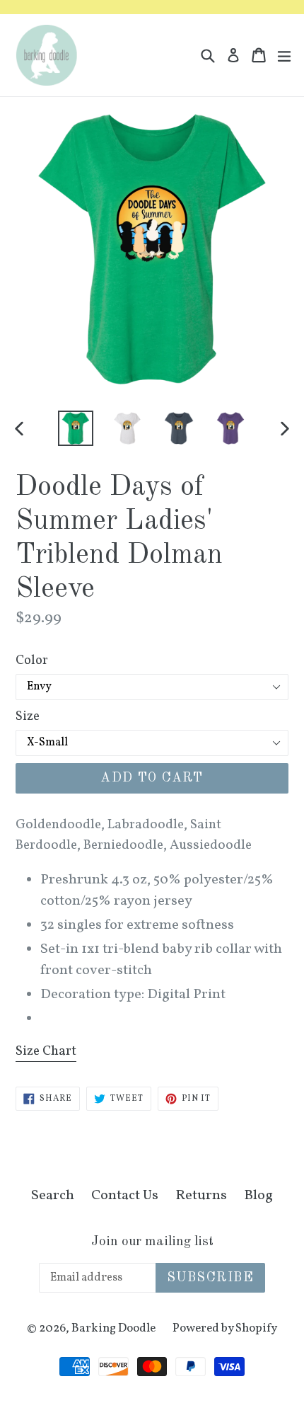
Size (28, 717)
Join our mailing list (152, 1242)
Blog (258, 1196)
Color (32, 661)
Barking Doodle (113, 1328)
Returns (201, 1196)
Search (52, 1196)
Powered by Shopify (225, 1328)
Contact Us (124, 1196)
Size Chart (46, 1051)
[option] (75, 428)
